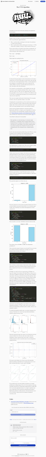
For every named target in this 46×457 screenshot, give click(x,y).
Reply (13, 431)
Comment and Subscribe (23, 445)
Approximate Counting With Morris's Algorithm (20, 401)
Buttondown (17, 455)
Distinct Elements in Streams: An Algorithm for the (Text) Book (23, 113)
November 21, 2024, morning (16, 425)
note (32, 114)
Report (16, 431)
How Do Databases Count (28, 403)
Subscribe (43, 1)
